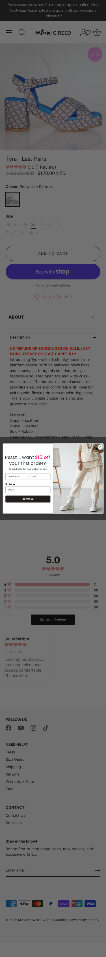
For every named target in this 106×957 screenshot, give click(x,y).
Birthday (10, 484)
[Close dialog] (100, 446)
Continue (27, 498)
